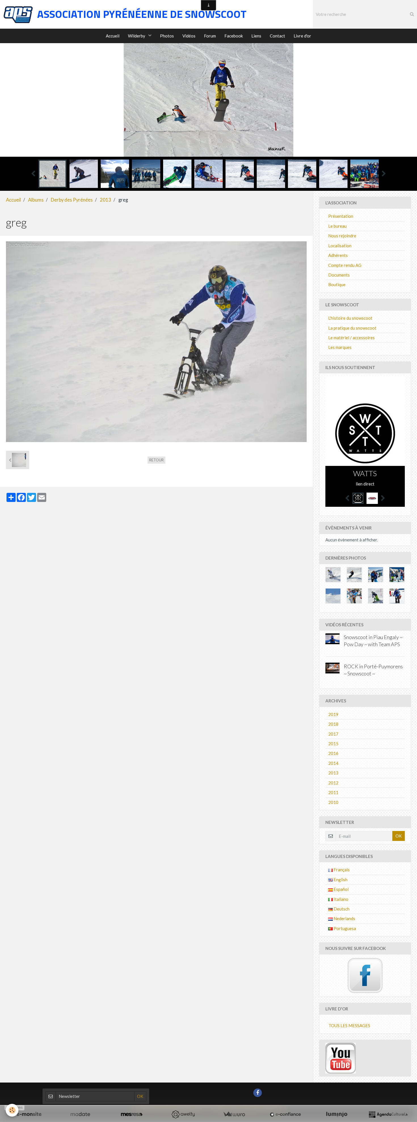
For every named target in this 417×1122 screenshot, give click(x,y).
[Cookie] (12, 1110)
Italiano (340, 899)
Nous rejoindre (342, 235)
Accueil (112, 35)
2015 (333, 743)
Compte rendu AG (344, 265)
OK (398, 835)
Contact (277, 35)
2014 (333, 763)
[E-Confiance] (285, 1114)
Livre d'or (302, 35)
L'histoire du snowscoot (350, 318)
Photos (167, 35)
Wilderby (137, 35)
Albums (36, 200)
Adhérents (338, 255)
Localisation (339, 245)
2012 (333, 782)
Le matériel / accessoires (351, 337)
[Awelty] (183, 1114)
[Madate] (80, 1114)
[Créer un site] (29, 1114)
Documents (339, 274)
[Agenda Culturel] (388, 1114)
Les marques (339, 347)
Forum (210, 35)
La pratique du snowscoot (352, 327)
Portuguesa (344, 928)
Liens (256, 35)
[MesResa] (131, 1114)
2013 (105, 200)
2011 (333, 792)
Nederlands (344, 918)
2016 (333, 753)
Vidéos (188, 35)
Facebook (233, 35)
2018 (333, 724)
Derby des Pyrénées (72, 200)
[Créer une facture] (234, 1114)
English (340, 879)
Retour (156, 460)
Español (341, 889)
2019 (333, 714)
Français (341, 869)
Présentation (340, 216)
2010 (333, 802)
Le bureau (337, 226)
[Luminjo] (336, 1114)
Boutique (337, 284)
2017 (333, 733)
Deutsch (341, 908)
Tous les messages (349, 1025)
